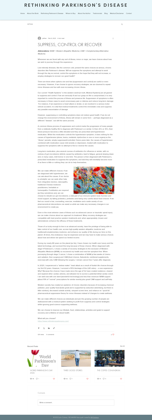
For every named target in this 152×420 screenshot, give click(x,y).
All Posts (30, 24)
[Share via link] (54, 328)
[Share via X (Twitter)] (44, 328)
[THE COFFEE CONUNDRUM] (109, 358)
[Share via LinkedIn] (49, 328)
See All (122, 346)
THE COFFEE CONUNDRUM (108, 370)
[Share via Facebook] (39, 328)
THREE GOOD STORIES (73, 370)
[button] (122, 24)
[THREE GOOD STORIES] (76, 358)
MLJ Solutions (95, 417)
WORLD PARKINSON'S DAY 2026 (41, 371)
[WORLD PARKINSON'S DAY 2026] (42, 358)
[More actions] (113, 38)
